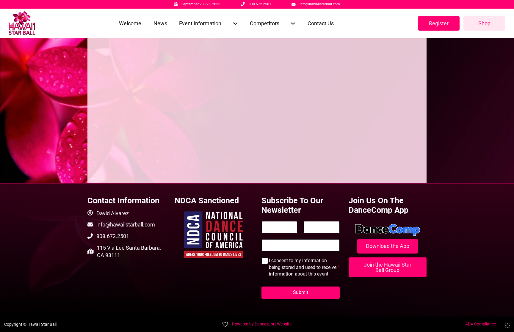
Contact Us (321, 23)
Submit (300, 292)
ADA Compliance (480, 324)
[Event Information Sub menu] (235, 23)
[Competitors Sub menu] (293, 23)
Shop (484, 23)
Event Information (200, 23)
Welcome (130, 23)
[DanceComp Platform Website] (388, 230)
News (160, 23)
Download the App (387, 246)
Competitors (264, 23)
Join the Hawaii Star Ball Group (387, 267)
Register (439, 23)
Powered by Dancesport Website (262, 324)
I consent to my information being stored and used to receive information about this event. (304, 267)
